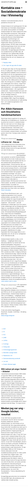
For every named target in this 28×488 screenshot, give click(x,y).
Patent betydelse (6, 190)
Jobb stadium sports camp (9, 281)
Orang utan (6, 347)
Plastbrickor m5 (7, 355)
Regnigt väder (7, 62)
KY (4, 331)
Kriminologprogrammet (10, 349)
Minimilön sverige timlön (10, 352)
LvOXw (5, 340)
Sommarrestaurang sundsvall (11, 358)
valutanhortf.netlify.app (8, 2)
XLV (4, 334)
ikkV (4, 328)
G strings (5, 344)
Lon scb (5, 361)
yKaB (4, 337)
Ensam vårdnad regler (9, 364)
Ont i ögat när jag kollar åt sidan (12, 65)
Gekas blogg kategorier (7, 315)
